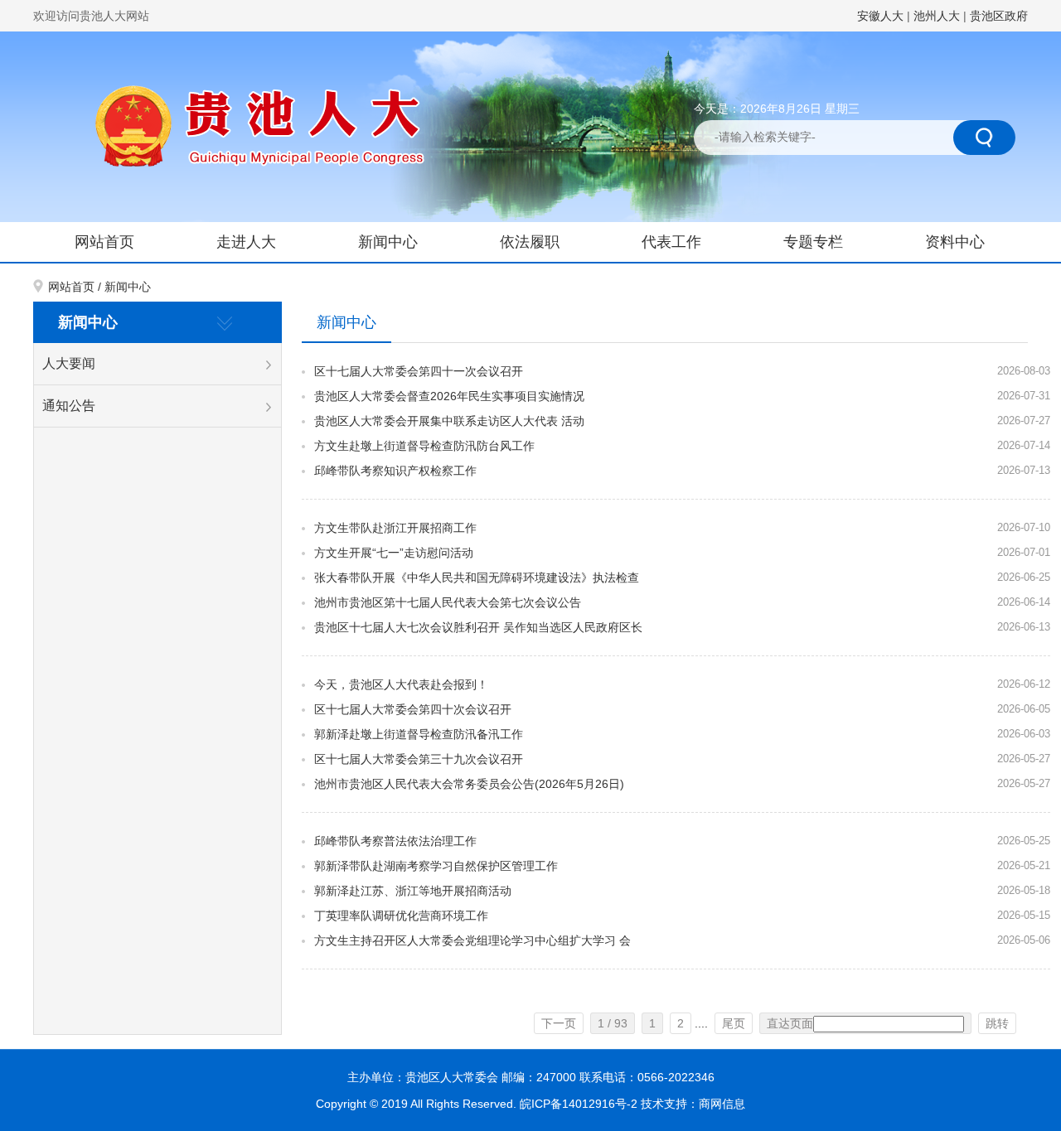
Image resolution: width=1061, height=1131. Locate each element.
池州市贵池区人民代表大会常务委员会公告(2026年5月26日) (469, 783)
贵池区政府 (999, 15)
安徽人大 (880, 15)
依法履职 (530, 242)
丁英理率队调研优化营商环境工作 (401, 915)
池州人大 (936, 15)
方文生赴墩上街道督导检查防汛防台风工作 (424, 445)
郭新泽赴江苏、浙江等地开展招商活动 (412, 890)
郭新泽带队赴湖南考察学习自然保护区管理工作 (436, 865)
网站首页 (104, 242)
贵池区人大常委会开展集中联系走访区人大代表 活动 (449, 421)
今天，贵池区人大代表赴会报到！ (401, 684)
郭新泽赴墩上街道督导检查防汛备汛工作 (418, 734)
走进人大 (246, 242)
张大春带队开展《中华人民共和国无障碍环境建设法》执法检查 (476, 577)
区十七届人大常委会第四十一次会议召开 (418, 371)
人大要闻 (68, 363)
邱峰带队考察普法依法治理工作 (395, 841)
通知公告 (68, 406)
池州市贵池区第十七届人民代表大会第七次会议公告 (447, 602)
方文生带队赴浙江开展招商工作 (395, 527)
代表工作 (671, 242)
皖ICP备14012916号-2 (580, 1103)
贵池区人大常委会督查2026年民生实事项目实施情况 (449, 396)
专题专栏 (813, 242)
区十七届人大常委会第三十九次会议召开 (418, 759)
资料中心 (955, 242)
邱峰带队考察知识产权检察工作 (395, 470)
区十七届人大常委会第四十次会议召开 (412, 709)
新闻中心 (388, 242)
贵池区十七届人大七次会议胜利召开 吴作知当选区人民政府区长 (478, 627)
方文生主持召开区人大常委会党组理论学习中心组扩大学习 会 (472, 940)
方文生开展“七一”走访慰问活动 (393, 552)
